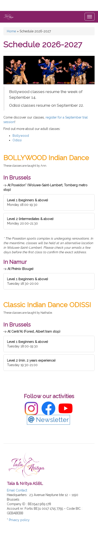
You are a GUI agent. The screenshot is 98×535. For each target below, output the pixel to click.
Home (11, 31)
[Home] (8, 16)
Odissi (17, 140)
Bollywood (21, 135)
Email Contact (17, 490)
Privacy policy (19, 520)
